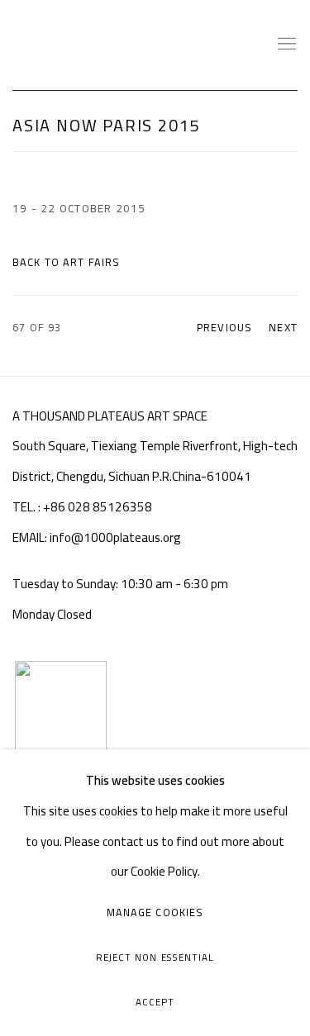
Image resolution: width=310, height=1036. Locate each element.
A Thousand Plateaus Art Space (103, 45)
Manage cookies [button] (155, 912)
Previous (224, 327)
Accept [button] (155, 1002)
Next (283, 327)
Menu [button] (285, 44)
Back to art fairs (66, 262)
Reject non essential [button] (155, 957)
